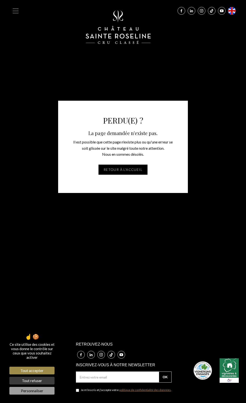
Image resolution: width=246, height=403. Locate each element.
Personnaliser (32, 390)
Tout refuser (32, 380)
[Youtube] (222, 11)
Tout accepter (31, 370)
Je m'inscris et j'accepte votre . (126, 390)
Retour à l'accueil (123, 169)
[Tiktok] (211, 11)
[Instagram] (201, 11)
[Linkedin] (191, 11)
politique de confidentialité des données (145, 390)
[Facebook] (181, 11)
